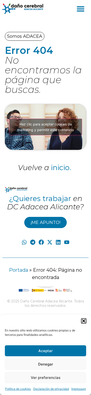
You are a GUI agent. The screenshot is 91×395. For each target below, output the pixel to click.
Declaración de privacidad (51, 389)
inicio (60, 167)
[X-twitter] (50, 242)
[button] (83, 320)
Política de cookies (18, 389)
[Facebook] (41, 242)
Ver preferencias (45, 377)
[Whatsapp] (24, 242)
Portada (18, 270)
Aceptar (45, 350)
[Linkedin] (58, 242)
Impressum (78, 389)
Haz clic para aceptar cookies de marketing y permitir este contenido (45, 127)
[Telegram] (32, 242)
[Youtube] (67, 242)
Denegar (45, 364)
